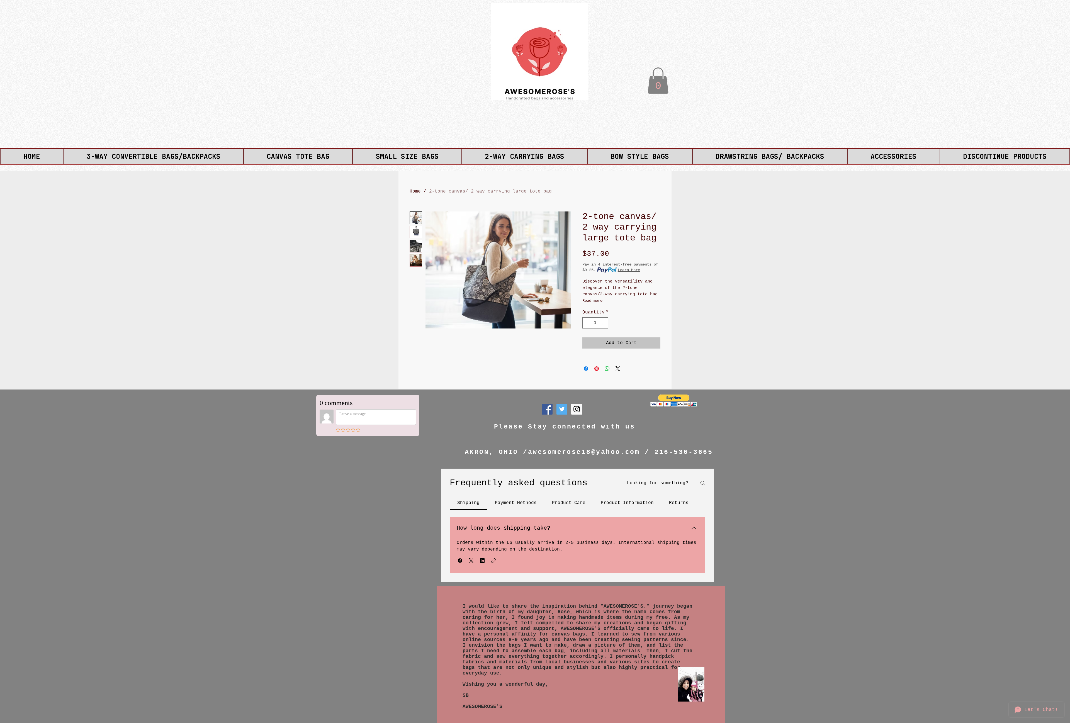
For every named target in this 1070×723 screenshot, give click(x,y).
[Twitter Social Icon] (561, 409)
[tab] (468, 503)
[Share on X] (617, 368)
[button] (658, 80)
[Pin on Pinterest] (596, 368)
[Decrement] (587, 323)
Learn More (629, 270)
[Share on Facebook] (586, 368)
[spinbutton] (595, 323)
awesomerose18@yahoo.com (584, 452)
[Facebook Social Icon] (547, 409)
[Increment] (603, 323)
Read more (592, 300)
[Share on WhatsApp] (607, 368)
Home (415, 191)
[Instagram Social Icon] (576, 409)
